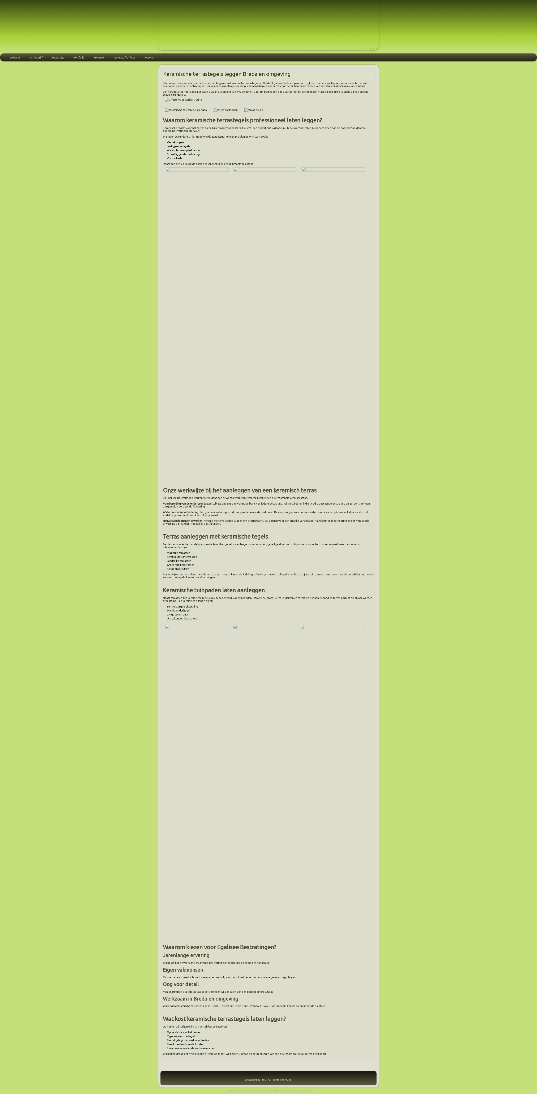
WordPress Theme (261, 1091)
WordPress (242, 1091)
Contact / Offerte (125, 57)
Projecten (99, 57)
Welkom (15, 57)
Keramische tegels (174, 127)
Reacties (150, 57)
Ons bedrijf (36, 57)
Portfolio (79, 57)
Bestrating (58, 57)
